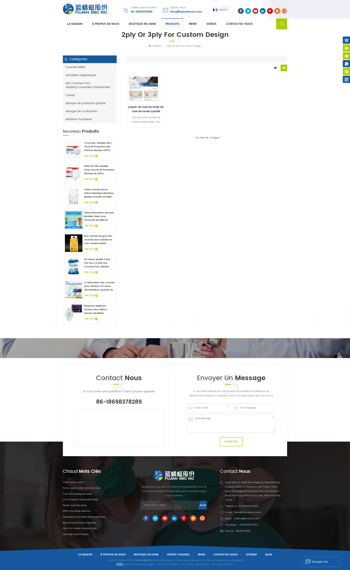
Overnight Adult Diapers (76, 534)
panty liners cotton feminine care (81, 488)
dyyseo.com (197, 560)
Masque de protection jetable (86, 103)
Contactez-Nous (225, 554)
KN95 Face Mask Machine (77, 511)
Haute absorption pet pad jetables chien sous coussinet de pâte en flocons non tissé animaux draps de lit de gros (99, 216)
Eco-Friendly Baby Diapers (194, 564)
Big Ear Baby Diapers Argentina (79, 523)
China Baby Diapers (222, 564)
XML (209, 560)
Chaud (70, 95)
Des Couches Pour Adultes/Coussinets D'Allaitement (88, 85)
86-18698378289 (141, 12)
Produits (172, 24)
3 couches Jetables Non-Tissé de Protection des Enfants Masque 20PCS (98, 146)
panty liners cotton (73, 482)
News (193, 24)
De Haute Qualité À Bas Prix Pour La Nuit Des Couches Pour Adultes (97, 263)
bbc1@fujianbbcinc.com (186, 12)
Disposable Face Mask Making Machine (84, 517)
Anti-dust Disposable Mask (77, 494)
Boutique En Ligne (142, 24)
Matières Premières (79, 119)
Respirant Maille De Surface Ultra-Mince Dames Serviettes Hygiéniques (95, 309)
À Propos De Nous (113, 554)
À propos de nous (105, 24)
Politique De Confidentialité (228, 560)
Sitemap (251, 554)
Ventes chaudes (178, 554)
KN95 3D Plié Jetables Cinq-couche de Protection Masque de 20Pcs (99, 170)
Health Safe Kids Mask (75, 505)
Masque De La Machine (81, 111)
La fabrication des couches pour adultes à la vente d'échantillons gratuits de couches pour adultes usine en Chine (99, 286)
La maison (74, 24)
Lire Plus (146, 130)
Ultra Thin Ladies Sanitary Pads (79, 528)
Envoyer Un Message (320, 562)
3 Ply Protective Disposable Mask (80, 499)
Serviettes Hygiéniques (81, 75)
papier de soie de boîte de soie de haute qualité (146, 109)
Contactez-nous (239, 24)
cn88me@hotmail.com (246, 518)
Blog (268, 554)
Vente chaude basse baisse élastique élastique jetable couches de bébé (98, 193)
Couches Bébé (75, 67)
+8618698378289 (248, 525)
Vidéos (211, 24)
